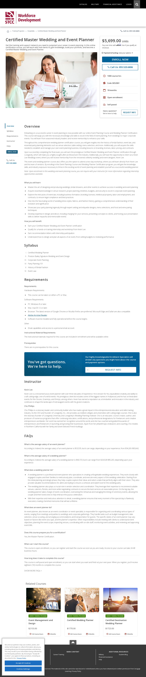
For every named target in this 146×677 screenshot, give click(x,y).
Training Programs (18, 31)
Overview (10, 126)
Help (100, 659)
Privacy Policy (76, 671)
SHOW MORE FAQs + (33, 570)
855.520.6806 (11, 163)
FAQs (9, 146)
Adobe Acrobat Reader (37, 315)
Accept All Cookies (23, 663)
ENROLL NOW (120, 59)
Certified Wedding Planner (80, 620)
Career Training (58, 654)
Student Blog (123, 654)
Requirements (12, 136)
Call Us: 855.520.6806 (129, 31)
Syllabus (10, 131)
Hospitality (31, 31)
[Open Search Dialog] (137, 4)
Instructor (11, 141)
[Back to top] (73, 651)
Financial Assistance (106, 657)
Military (101, 654)
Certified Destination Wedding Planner (116, 622)
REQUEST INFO (129, 112)
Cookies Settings (23, 669)
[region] (23, 657)
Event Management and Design (41, 622)
